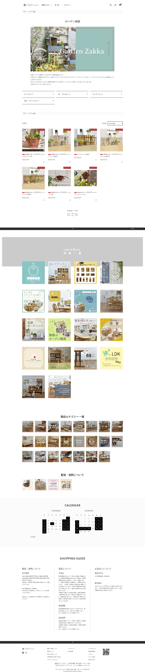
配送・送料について (52, 648)
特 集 (57, 5)
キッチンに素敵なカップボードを (81, 665)
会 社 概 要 (70, 651)
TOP (24, 11)
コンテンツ (67, 5)
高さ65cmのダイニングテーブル (64, 665)
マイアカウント (92, 648)
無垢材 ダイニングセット (61, 663)
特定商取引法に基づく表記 (53, 656)
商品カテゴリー (46, 5)
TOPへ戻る (72, 229)
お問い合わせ (91, 659)
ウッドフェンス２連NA (83, 154)
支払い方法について (52, 654)
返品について (66, 613)
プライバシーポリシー (52, 659)
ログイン (90, 654)
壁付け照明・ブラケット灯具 (83, 663)
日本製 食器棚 (71, 663)
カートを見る (91, 656)
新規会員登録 (91, 651)
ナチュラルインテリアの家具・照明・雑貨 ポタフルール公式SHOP (72, 669)
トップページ (71, 648)
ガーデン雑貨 (31, 11)
